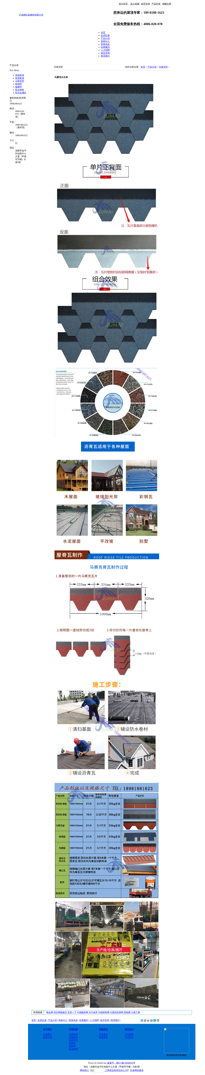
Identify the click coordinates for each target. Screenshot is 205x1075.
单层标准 (19, 75)
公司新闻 (129, 1034)
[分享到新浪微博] (148, 1020)
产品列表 (73, 1029)
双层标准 (19, 78)
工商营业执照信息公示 (115, 1070)
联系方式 (47, 1037)
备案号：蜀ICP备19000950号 (120, 1063)
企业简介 (47, 1034)
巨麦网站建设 (137, 1070)
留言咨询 (105, 53)
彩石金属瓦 (20, 93)
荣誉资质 (103, 1037)
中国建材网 (82, 1012)
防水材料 (19, 90)
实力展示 (103, 1034)
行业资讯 (129, 1037)
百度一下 (71, 1012)
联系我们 (105, 56)
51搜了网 (135, 1012)
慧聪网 (127, 1012)
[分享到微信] (158, 1020)
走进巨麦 (105, 35)
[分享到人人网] (155, 1020)
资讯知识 (129, 1029)
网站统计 (84, 1070)
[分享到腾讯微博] (151, 1020)
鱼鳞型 (18, 87)
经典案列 (105, 47)
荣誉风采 (105, 44)
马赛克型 (19, 81)
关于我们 (47, 1029)
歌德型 (18, 84)
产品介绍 (105, 38)
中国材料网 (103, 1012)
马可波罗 (93, 1012)
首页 (103, 32)
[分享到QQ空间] (145, 1020)
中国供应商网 (116, 1012)
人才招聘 (105, 50)
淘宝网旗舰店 (60, 1012)
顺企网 (49, 1012)
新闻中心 (105, 41)
